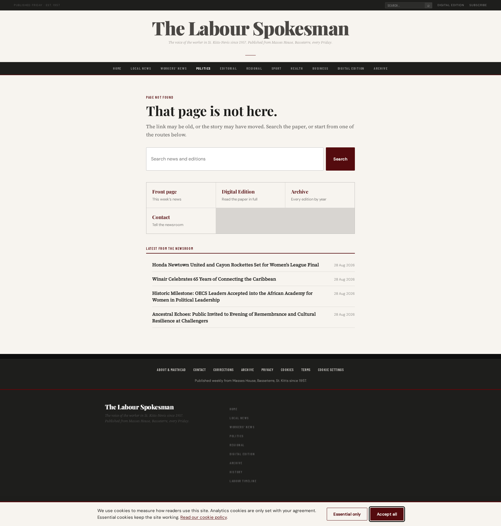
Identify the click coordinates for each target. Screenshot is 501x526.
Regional (254, 68)
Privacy (268, 370)
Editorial (228, 68)
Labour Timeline (243, 481)
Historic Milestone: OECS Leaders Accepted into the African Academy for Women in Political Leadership (232, 296)
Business (320, 68)
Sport (277, 68)
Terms (306, 370)
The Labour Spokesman (250, 28)
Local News (141, 68)
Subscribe (478, 5)
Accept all (387, 514)
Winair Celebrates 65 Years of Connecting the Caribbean (214, 279)
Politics (203, 68)
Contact (199, 370)
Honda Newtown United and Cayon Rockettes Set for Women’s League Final (235, 264)
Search (340, 159)
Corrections (223, 370)
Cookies (287, 370)
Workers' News (174, 68)
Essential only (347, 514)
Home (117, 68)
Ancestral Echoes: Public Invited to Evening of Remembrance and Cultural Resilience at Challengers (234, 317)
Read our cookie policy (203, 517)
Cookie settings (331, 370)
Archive (381, 68)
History (236, 472)
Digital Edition (451, 5)
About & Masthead (171, 370)
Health (297, 68)
